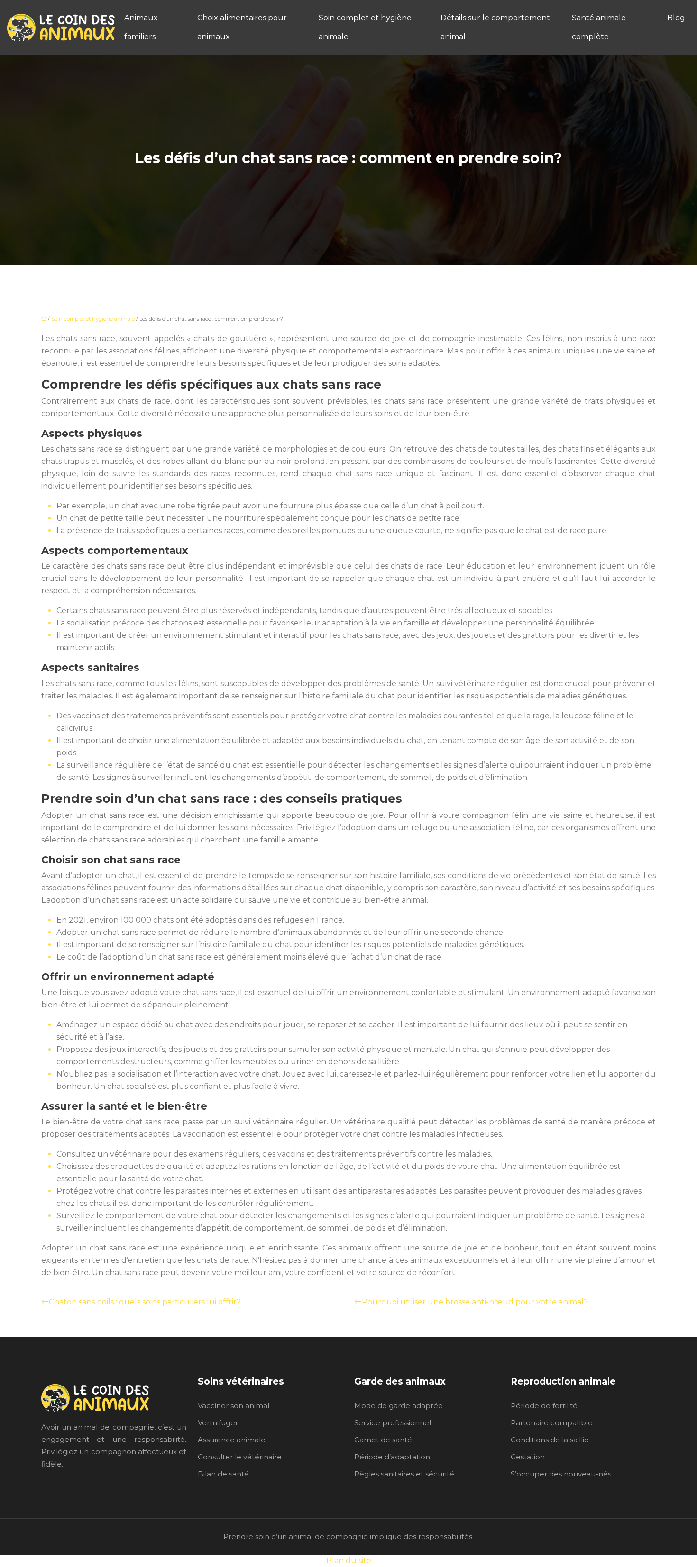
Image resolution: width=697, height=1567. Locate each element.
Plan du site (348, 1560)
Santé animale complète (599, 27)
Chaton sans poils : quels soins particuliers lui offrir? (145, 1301)
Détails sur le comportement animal (495, 27)
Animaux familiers (141, 27)
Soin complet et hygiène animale (365, 27)
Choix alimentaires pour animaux (242, 27)
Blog (676, 17)
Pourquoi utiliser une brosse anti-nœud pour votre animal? (475, 1301)
